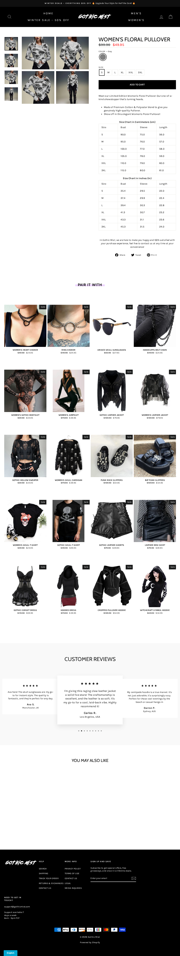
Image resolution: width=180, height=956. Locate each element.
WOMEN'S (136, 20)
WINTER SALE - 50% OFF (48, 20)
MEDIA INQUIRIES (73, 888)
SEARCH (43, 868)
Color (105, 51)
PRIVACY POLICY (73, 868)
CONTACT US (45, 888)
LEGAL (68, 883)
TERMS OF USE (72, 873)
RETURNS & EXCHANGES (51, 883)
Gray (102, 57)
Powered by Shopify (90, 942)
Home (48, 13)
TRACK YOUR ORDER (49, 878)
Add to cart (25, 826)
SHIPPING (43, 873)
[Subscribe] (133, 878)
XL (122, 72)
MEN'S (136, 13)
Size (101, 67)
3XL (140, 72)
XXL (130, 72)
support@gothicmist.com (17, 906)
